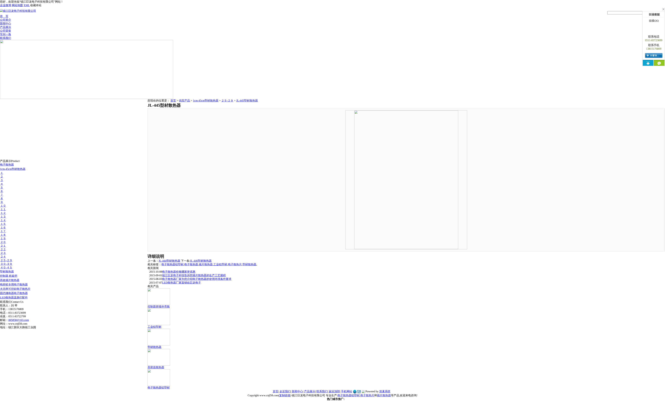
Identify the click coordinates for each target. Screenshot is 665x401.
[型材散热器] (159, 344)
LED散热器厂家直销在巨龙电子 (181, 282)
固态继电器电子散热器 (14, 293)
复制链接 (284, 395)
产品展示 (5, 27)
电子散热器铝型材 (172, 264)
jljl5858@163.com (18, 320)
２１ (3, 245)
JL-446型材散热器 (201, 260)
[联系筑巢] (357, 391)
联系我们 (5, 38)
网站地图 (17, 5)
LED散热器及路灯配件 (14, 297)
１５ (3, 223)
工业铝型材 (220, 264)
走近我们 (285, 391)
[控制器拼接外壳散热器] (159, 303)
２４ (3, 256)
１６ (3, 227)
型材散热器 (7, 271)
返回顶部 (334, 391)
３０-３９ (6, 263)
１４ (3, 220)
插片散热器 (206, 264)
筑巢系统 (384, 391)
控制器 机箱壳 (8, 275)
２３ (3, 253)
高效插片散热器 (9, 280)
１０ (3, 205)
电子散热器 (7, 164)
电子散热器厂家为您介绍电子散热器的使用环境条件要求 (196, 278)
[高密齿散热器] (159, 364)
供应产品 (184, 100)
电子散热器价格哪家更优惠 (178, 271)
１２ (3, 212)
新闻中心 (5, 23)
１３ (3, 216)
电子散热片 (235, 264)
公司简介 (5, 19)
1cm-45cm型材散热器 (12, 169)
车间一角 (5, 34)
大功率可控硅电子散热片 (15, 288)
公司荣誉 (5, 30)
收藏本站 (35, 5)
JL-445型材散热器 (247, 100)
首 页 (4, 16)
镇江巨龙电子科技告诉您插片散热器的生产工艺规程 (194, 275)
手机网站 (346, 391)
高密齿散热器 (156, 367)
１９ (3, 238)
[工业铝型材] (159, 323)
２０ (3, 242)
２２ (3, 249)
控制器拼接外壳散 (159, 306)
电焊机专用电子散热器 (14, 284)
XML (27, 5)
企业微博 (5, 5)
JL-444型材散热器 (169, 260)
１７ (3, 231)
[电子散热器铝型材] (159, 384)
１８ (3, 234)
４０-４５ (6, 267)
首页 (173, 100)
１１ (3, 209)
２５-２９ (6, 260)
